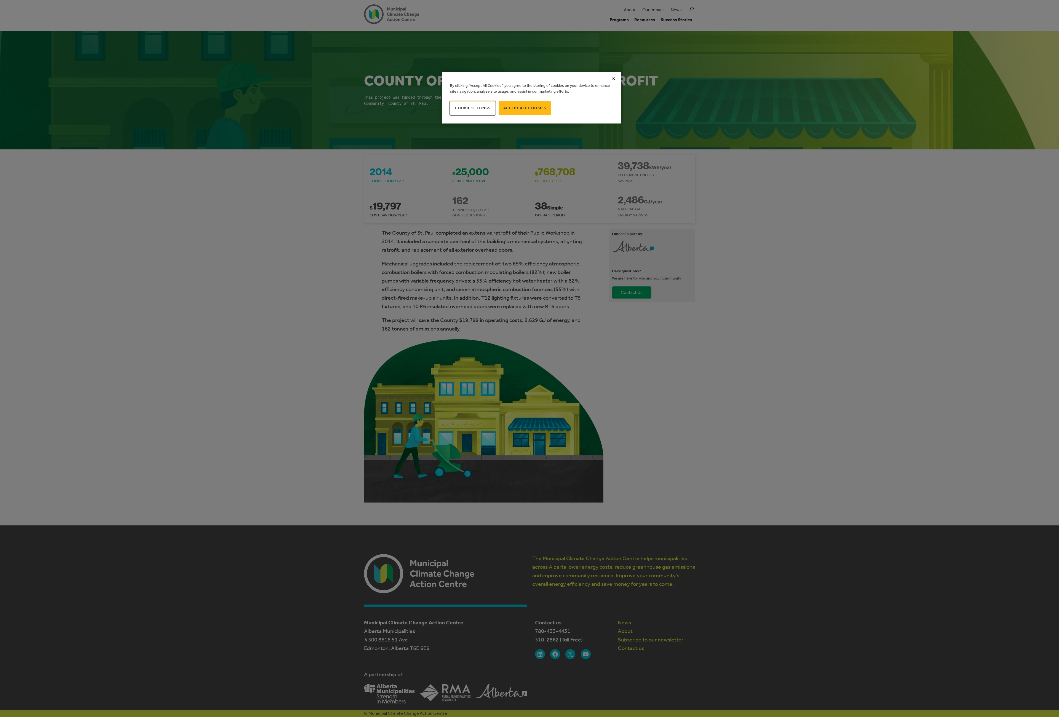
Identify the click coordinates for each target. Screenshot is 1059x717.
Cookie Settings (473, 108)
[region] (531, 97)
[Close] (613, 78)
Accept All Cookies (524, 108)
